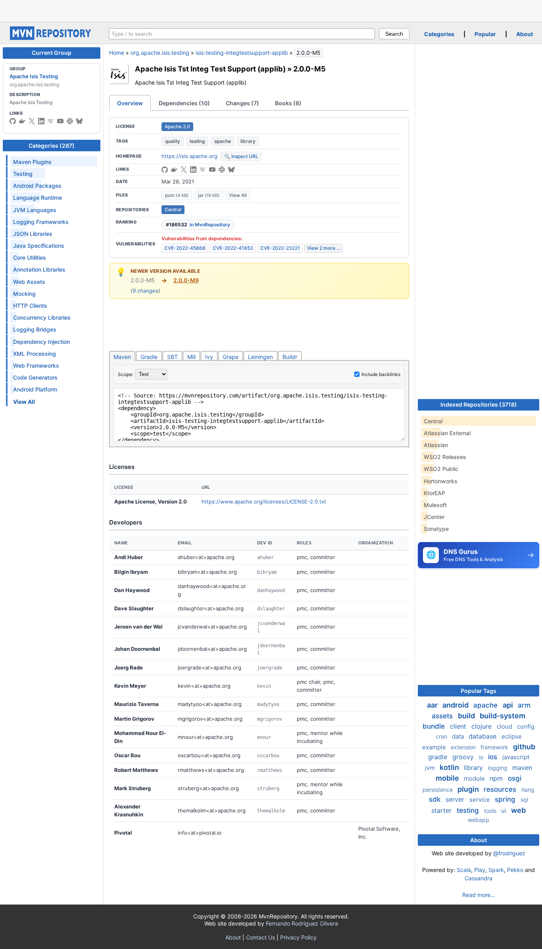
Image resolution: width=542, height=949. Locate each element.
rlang (527, 789)
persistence (438, 789)
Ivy (209, 356)
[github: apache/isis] (164, 169)
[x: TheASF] (32, 121)
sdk (435, 799)
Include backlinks (380, 374)
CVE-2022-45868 (185, 248)
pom (176, 195)
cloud (505, 726)
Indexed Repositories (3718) (478, 404)
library (248, 141)
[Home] (51, 38)
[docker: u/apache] (22, 121)
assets (443, 716)
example (435, 747)
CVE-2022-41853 (233, 248)
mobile (448, 778)
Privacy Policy (298, 937)
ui (504, 810)
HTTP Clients (30, 305)
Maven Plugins (32, 161)
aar (433, 705)
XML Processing (34, 353)
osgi (514, 778)
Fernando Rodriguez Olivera (302, 923)
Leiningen (260, 356)
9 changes (145, 290)
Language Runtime (37, 197)
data (458, 736)
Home (116, 52)
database (483, 736)
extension (464, 747)
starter (442, 810)
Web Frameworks (36, 365)
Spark (496, 869)
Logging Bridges (34, 329)
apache (222, 141)
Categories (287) (52, 145)
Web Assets (29, 281)
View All (238, 195)
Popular (485, 34)
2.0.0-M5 (309, 68)
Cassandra (478, 878)
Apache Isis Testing (34, 76)
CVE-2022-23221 (280, 248)
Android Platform (35, 389)
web (518, 810)
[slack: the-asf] (70, 121)
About (524, 34)
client (459, 726)
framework (495, 747)
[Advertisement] (271, 10)
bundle (435, 726)
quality (172, 141)
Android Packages (37, 185)
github (524, 747)
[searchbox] (242, 33)
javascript (515, 757)
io (482, 757)
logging (498, 767)
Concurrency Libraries (42, 317)
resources (501, 789)
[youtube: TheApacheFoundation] (60, 121)
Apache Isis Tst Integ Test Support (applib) (210, 68)
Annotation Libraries (39, 269)
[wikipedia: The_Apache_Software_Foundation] (51, 121)
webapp (478, 819)
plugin (468, 789)
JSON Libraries (32, 233)
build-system (502, 716)
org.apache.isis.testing (160, 52)
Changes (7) (242, 103)
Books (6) (288, 103)
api (509, 705)
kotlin (450, 767)
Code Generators (35, 377)
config (525, 726)
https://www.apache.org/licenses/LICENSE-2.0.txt (264, 501)
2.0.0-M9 (186, 280)
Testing (23, 173)
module (475, 778)
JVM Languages (34, 209)
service (480, 799)
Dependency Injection (41, 341)
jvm (430, 768)
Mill (191, 356)
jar (208, 195)
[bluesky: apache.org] (79, 121)
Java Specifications (38, 245)
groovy (464, 757)
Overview (130, 103)
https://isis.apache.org (189, 156)
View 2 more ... (323, 248)
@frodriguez (509, 853)
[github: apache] (13, 121)
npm (497, 778)
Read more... (478, 894)
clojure (482, 726)
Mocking (24, 293)
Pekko (515, 869)
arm (524, 705)
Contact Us (260, 937)
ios (493, 757)
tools (491, 810)
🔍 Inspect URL (241, 156)
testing (197, 141)
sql (524, 799)
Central (173, 209)
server (456, 799)
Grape (230, 356)
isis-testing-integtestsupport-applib (242, 52)
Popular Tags (478, 690)
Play (479, 869)
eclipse (512, 736)
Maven (122, 356)
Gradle (149, 356)
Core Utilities (29, 257)
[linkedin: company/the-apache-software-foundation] (41, 121)
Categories (439, 34)
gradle (438, 757)
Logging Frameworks (41, 221)
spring (506, 799)
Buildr (290, 356)
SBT (172, 356)
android (456, 705)
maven (522, 768)
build (467, 716)
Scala (464, 869)
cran (442, 736)
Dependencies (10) (184, 103)
